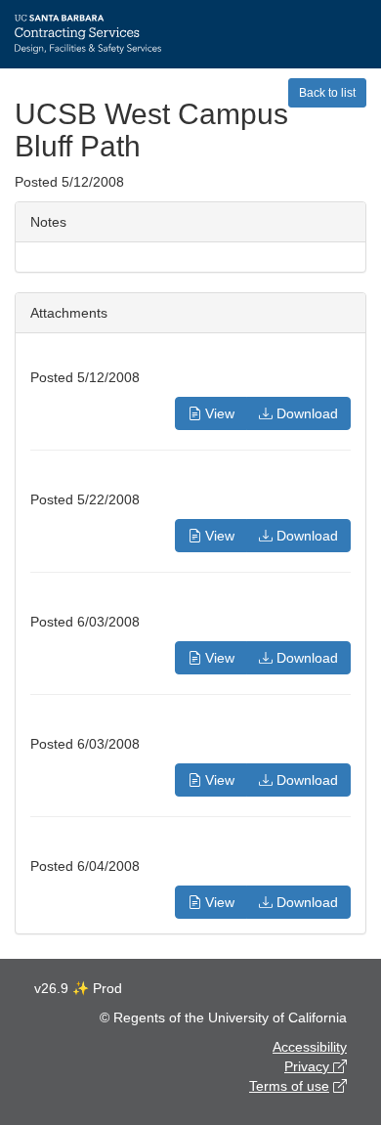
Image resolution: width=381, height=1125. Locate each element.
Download (305, 413)
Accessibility (310, 1047)
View (217, 413)
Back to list (327, 93)
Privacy (308, 1066)
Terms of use (289, 1086)
